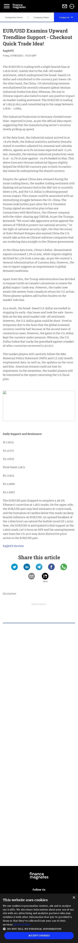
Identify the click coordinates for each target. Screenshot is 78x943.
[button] (39, 929)
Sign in (72, 6)
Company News (41, 17)
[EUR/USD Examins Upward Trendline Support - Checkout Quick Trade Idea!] (14, 568)
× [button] (73, 897)
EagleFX (8, 50)
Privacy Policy (22, 924)
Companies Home (14, 17)
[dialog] (39, 918)
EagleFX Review (13, 546)
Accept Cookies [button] (39, 935)
